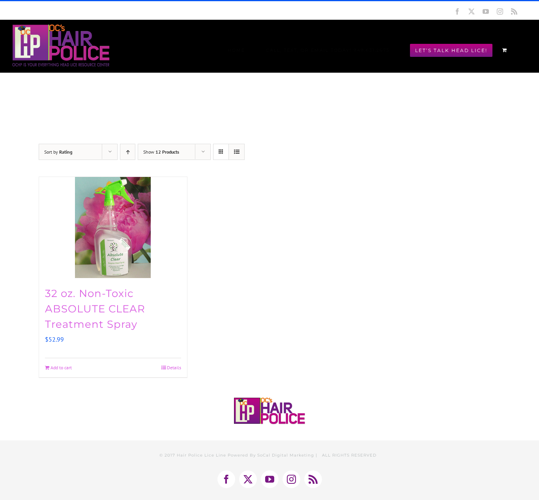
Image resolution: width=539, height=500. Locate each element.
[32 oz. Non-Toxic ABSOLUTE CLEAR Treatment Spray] (113, 227)
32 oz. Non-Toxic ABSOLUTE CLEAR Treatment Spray (95, 309)
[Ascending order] (127, 152)
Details (174, 367)
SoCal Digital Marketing (285, 455)
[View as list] (236, 152)
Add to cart (61, 367)
